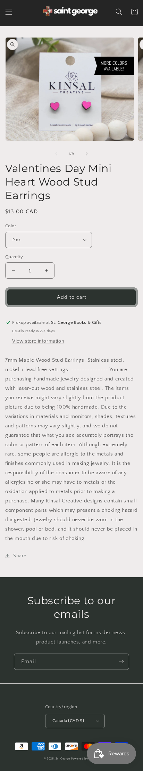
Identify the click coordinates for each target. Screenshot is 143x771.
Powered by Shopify (85, 758)
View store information (38, 341)
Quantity (14, 256)
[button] (8, 11)
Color (10, 225)
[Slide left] (56, 154)
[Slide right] (86, 154)
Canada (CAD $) (68, 720)
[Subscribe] (121, 662)
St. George (63, 758)
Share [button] (19, 556)
